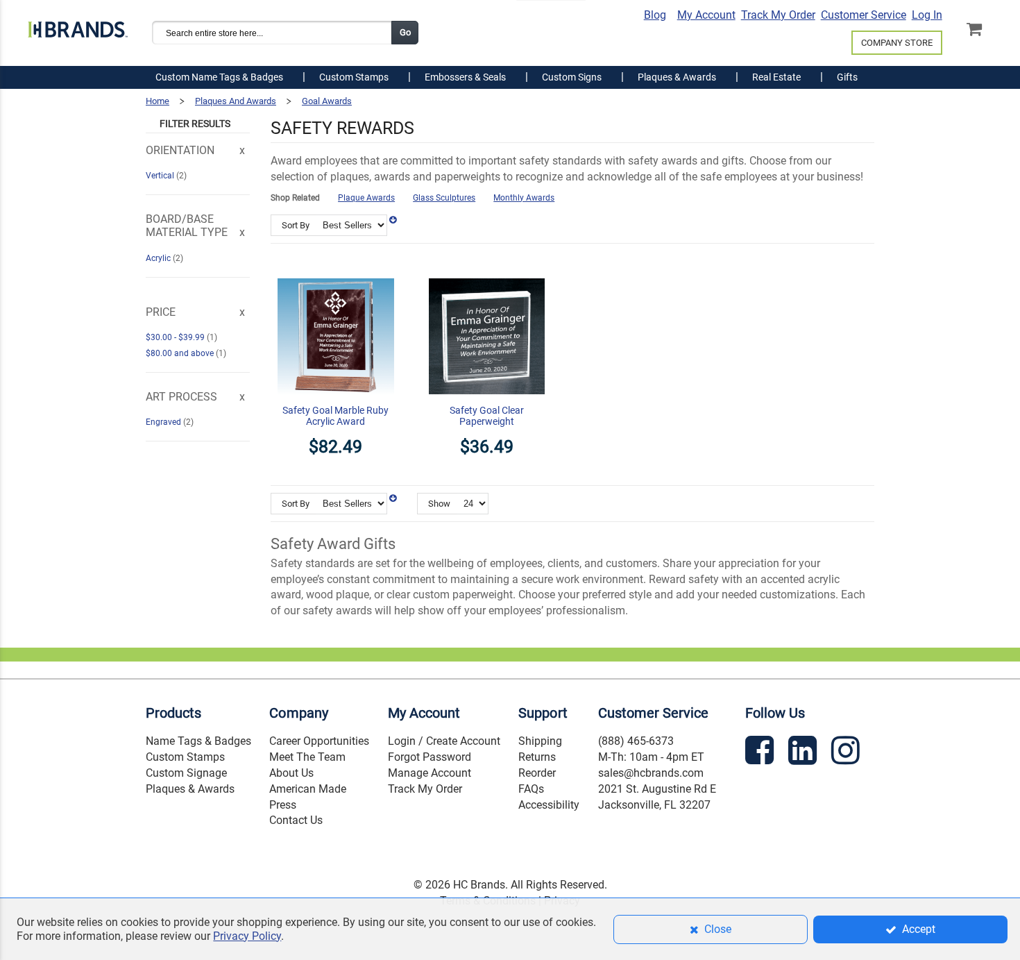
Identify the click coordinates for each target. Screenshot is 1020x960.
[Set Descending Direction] (392, 220)
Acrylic (159, 258)
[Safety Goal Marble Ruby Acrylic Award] (336, 270)
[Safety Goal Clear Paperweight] (487, 270)
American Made (307, 788)
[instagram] (847, 753)
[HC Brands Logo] (78, 26)
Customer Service (863, 15)
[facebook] (761, 753)
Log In (927, 15)
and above (181, 353)
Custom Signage (186, 773)
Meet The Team (307, 757)
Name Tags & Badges (198, 741)
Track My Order (778, 15)
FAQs (531, 788)
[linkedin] (804, 753)
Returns (537, 757)
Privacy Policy (247, 936)
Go (405, 32)
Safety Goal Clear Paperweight (487, 416)
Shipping (540, 741)
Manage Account (429, 773)
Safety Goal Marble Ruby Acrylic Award (335, 416)
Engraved (164, 422)
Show (439, 503)
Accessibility (548, 804)
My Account (706, 15)
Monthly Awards (523, 198)
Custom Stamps (185, 757)
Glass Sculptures (444, 198)
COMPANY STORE (897, 42)
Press (282, 804)
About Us (291, 773)
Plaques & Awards (190, 788)
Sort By (295, 225)
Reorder (537, 773)
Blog (655, 15)
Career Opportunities (319, 741)
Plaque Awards (366, 198)
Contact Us (296, 820)
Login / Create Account (444, 741)
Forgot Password (429, 757)
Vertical (161, 175)
